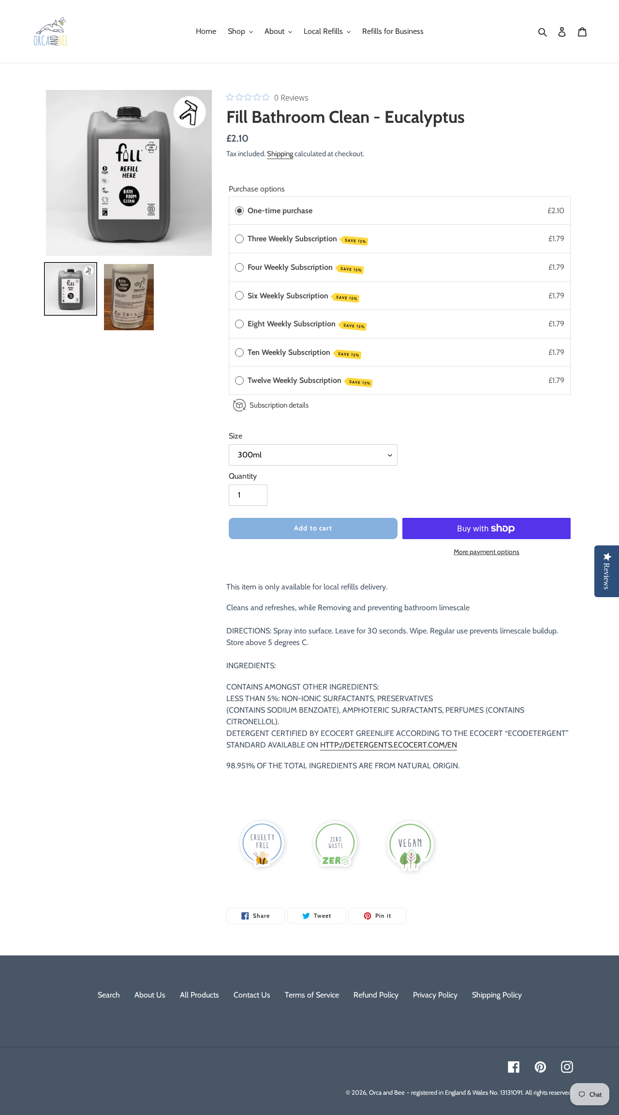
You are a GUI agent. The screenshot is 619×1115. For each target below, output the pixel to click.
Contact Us (252, 994)
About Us (149, 994)
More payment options (486, 551)
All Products (199, 994)
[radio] (239, 211)
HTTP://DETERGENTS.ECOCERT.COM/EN (388, 744)
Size (235, 435)
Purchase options (257, 188)
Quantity (243, 476)
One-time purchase (280, 210)
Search (109, 994)
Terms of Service (312, 994)
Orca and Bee (387, 1092)
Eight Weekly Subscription (306, 324)
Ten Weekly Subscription (303, 353)
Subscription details (279, 405)
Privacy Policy (435, 994)
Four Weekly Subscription (305, 268)
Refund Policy (376, 994)
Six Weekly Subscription (302, 296)
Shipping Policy (497, 994)
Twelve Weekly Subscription (309, 381)
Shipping (280, 153)
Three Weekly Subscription (307, 239)
